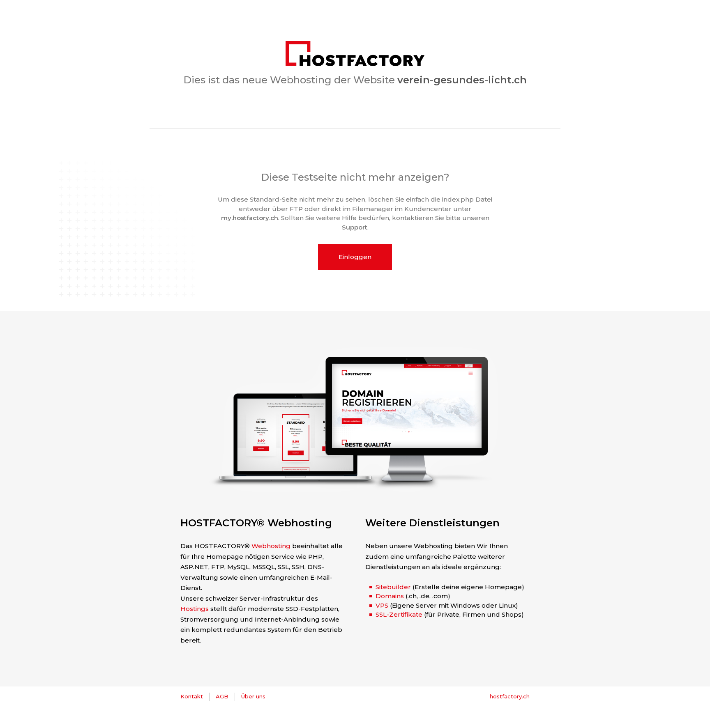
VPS (382, 605)
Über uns (253, 696)
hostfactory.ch (510, 696)
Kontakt (191, 696)
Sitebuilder (393, 587)
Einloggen (355, 257)
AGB (222, 696)
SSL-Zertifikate (399, 614)
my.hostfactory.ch (249, 218)
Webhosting (270, 546)
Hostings (194, 609)
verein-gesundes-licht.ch (462, 80)
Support (354, 227)
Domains (390, 596)
